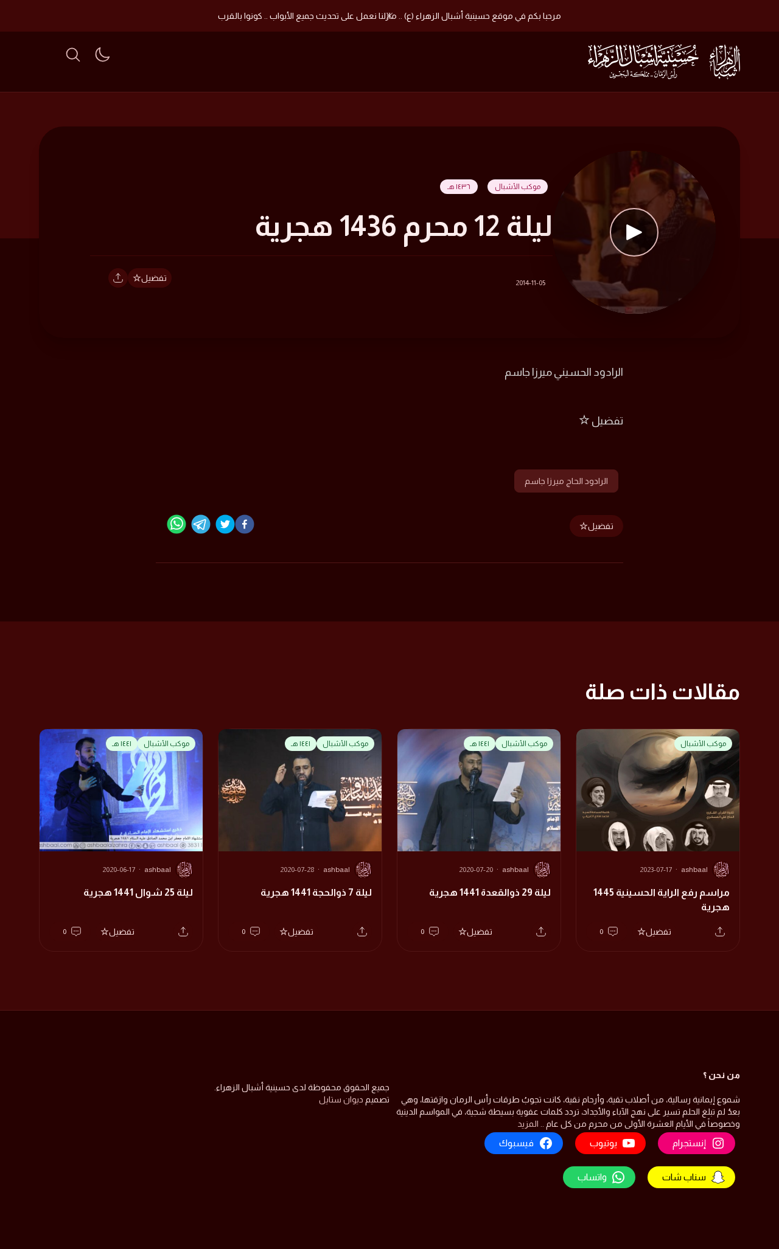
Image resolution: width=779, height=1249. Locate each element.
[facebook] (244, 524)
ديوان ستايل (341, 1099)
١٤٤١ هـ (479, 743)
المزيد (528, 1124)
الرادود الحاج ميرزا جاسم (566, 481)
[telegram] (201, 524)
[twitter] (225, 524)
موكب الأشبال (517, 186)
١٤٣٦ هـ (458, 186)
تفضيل (154, 278)
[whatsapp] (176, 524)
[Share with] (118, 278)
